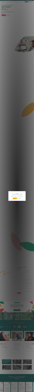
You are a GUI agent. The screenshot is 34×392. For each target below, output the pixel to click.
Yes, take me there (14, 198)
